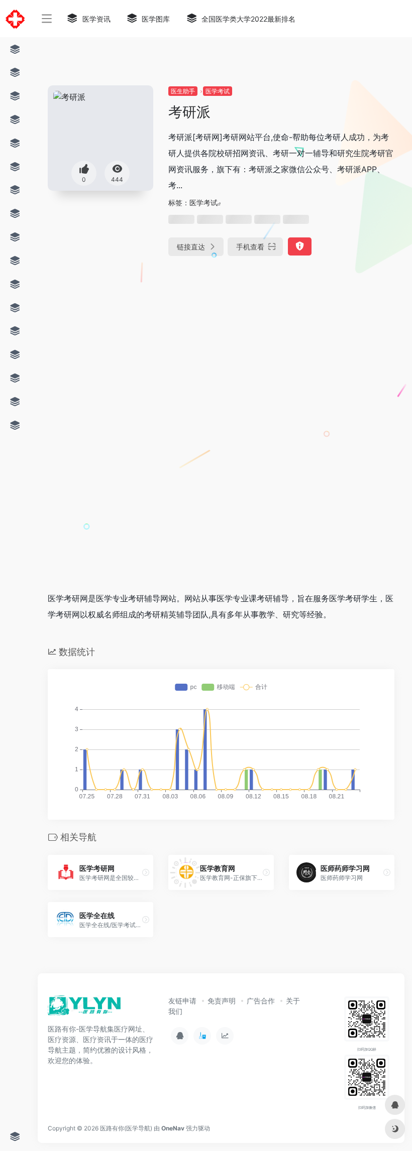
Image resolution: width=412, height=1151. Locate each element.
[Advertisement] (191, 343)
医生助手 (183, 91)
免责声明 (222, 1000)
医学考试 (217, 91)
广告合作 (261, 1000)
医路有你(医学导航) (126, 1128)
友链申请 (182, 1000)
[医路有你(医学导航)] (85, 1008)
